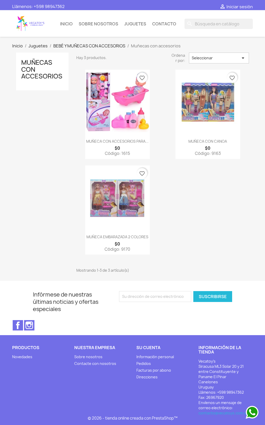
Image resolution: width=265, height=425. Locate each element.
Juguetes (135, 24)
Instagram (29, 325)
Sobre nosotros (98, 24)
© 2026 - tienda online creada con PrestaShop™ (133, 418)
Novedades (22, 356)
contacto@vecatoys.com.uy (223, 412)
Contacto (164, 24)
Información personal (155, 356)
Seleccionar (219, 58)
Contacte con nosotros (95, 363)
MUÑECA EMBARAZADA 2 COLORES (117, 236)
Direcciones (147, 376)
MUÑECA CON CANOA (207, 141)
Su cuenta (148, 347)
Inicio (66, 24)
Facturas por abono (153, 370)
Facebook (18, 325)
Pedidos (143, 363)
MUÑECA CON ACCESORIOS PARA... (117, 141)
